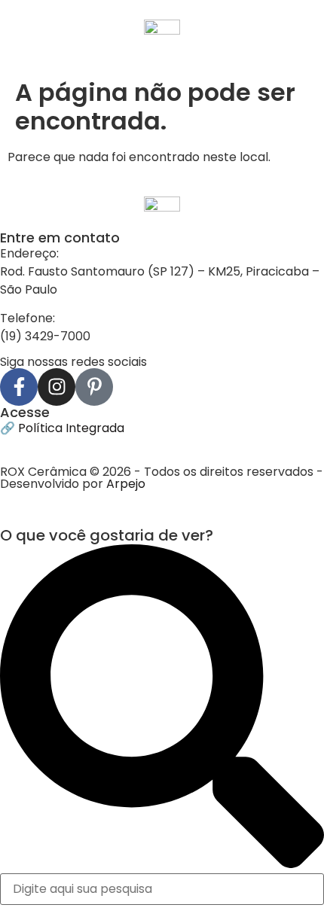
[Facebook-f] (19, 387)
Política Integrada (71, 428)
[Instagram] (56, 387)
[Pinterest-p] (94, 387)
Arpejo (125, 483)
